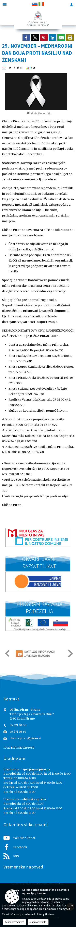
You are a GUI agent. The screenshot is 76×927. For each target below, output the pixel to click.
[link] (26, 37)
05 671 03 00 (18, 725)
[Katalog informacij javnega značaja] (35, 654)
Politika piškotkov (44, 914)
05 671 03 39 (18, 731)
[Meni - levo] (4, 4)
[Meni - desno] (71, 4)
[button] (7, 653)
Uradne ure (14, 758)
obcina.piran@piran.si (25, 738)
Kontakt (11, 699)
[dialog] (70, 37)
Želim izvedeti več (14, 922)
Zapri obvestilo (38, 922)
